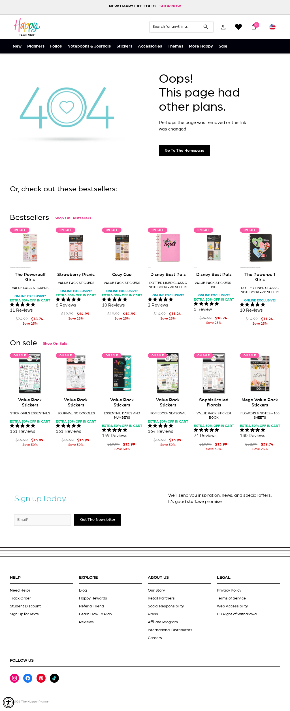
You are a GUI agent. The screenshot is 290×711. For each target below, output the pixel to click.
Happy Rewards (93, 598)
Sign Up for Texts (24, 614)
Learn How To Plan (95, 614)
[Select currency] (272, 27)
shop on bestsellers (73, 218)
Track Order (20, 598)
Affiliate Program (163, 622)
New (17, 46)
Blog (83, 590)
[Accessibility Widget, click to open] (8, 702)
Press (153, 614)
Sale (223, 46)
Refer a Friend (91, 606)
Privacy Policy (229, 590)
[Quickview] (42, 259)
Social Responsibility (166, 606)
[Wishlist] (238, 27)
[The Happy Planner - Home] (27, 27)
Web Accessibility (232, 606)
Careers (155, 638)
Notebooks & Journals (89, 46)
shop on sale (55, 344)
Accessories (150, 46)
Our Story (156, 590)
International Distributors (170, 630)
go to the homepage (184, 151)
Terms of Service (231, 598)
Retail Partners (161, 598)
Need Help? (20, 590)
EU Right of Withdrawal (237, 614)
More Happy (201, 46)
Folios (56, 46)
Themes (175, 46)
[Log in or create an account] (223, 26)
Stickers (124, 46)
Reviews (86, 622)
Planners (35, 46)
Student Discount (25, 606)
